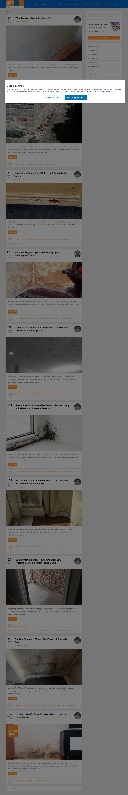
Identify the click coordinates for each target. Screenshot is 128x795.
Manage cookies (53, 98)
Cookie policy (105, 91)
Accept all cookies (75, 98)
